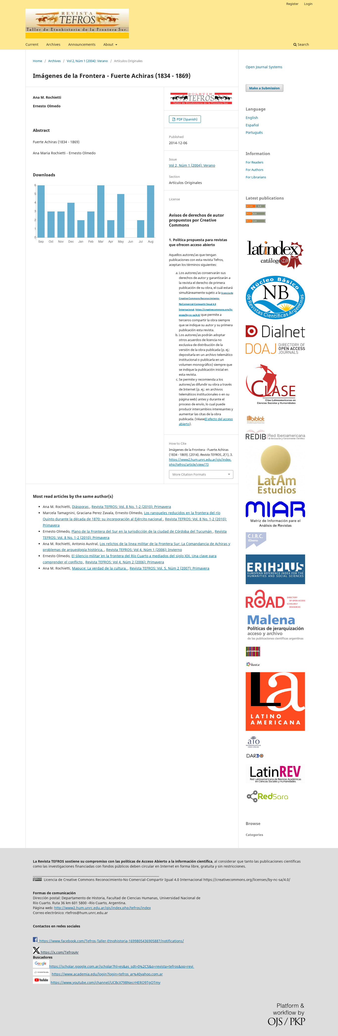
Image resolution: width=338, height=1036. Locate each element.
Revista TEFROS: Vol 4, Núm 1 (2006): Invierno (144, 549)
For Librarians (256, 177)
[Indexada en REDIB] (275, 438)
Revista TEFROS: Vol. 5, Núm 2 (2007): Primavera (169, 568)
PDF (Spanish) (186, 119)
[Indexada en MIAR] (275, 525)
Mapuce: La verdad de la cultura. (100, 568)
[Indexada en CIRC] (256, 547)
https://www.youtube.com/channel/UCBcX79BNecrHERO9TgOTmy (105, 982)
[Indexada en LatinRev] (275, 782)
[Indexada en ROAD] (275, 606)
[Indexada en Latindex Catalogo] (275, 269)
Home (37, 61)
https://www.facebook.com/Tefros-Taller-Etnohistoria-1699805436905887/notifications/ (110, 941)
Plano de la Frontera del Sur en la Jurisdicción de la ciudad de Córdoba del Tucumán (142, 531)
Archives (53, 44)
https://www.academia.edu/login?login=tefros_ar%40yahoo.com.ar (107, 974)
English (252, 117)
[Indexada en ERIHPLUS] (275, 582)
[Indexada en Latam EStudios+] (275, 494)
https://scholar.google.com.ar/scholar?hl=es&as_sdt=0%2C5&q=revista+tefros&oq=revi (121, 966)
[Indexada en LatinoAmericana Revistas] (275, 729)
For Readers (254, 162)
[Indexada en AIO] (253, 746)
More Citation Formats (189, 474)
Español (252, 125)
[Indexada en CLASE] (271, 408)
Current (31, 44)
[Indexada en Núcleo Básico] (275, 318)
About (108, 44)
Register (292, 3)
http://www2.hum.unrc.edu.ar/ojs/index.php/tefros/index (102, 907)
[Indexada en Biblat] (256, 422)
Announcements (82, 44)
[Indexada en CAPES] (253, 655)
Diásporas (81, 506)
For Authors (254, 169)
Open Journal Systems (264, 67)
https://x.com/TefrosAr (59, 952)
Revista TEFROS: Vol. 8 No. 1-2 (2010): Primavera (131, 506)
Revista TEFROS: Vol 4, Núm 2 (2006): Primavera (124, 562)
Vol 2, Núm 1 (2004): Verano (87, 61)
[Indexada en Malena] (275, 640)
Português (254, 132)
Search (303, 44)
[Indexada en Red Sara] (267, 803)
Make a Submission (264, 88)
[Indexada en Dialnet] (275, 336)
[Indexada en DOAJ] (275, 352)
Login (308, 3)
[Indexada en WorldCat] (254, 665)
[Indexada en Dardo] (255, 757)
